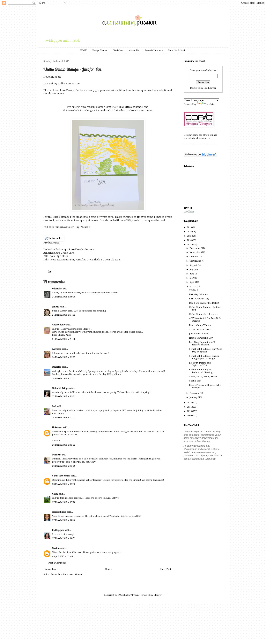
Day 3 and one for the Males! (204, 303)
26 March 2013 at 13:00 (63, 466)
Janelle (55, 306)
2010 (189, 411)
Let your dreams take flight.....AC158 (200, 364)
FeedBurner (210, 88)
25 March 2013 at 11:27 (63, 417)
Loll (54, 406)
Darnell (56, 454)
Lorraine (56, 349)
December (195, 248)
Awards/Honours (154, 50)
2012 (189, 402)
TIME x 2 (193, 290)
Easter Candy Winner (200, 325)
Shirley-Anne (58, 324)
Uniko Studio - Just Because (203, 314)
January (193, 397)
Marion (56, 548)
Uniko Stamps (66, 83)
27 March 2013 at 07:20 (63, 502)
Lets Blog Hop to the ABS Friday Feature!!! (202, 343)
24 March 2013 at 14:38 (63, 339)
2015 (189, 236)
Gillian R (56, 288)
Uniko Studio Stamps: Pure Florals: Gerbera (68, 249)
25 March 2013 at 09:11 (63, 396)
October (194, 256)
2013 (189, 244)
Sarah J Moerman (61, 475)
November (195, 252)
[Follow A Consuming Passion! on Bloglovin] (200, 156)
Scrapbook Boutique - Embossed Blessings (201, 370)
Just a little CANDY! (199, 333)
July (191, 269)
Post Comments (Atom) (70, 574)
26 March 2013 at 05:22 (63, 445)
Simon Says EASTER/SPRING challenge (120, 107)
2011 (189, 407)
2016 (189, 231)
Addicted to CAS (109, 110)
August (193, 265)
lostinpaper (58, 530)
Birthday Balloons (198, 294)
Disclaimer (118, 50)
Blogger (158, 595)
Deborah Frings (60, 388)
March (193, 286)
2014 (189, 240)
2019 (189, 227)
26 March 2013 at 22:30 (63, 484)
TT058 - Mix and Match (200, 329)
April (192, 282)
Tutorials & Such (177, 50)
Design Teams (99, 50)
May (191, 278)
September (195, 261)
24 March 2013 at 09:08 (63, 297)
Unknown (57, 427)
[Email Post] (49, 271)
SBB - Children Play (199, 298)
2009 (189, 415)
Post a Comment (57, 563)
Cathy (55, 494)
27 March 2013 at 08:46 (63, 520)
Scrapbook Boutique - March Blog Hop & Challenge (204, 357)
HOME (83, 50)
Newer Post (50, 569)
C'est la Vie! (195, 381)
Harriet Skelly (59, 512)
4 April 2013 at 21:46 (62, 556)
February (194, 393)
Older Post (165, 569)
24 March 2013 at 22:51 (63, 378)
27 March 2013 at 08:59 (63, 538)
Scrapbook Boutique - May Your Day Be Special (205, 350)
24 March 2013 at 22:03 (63, 357)
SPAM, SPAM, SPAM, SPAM (203, 376)
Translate (209, 104)
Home (108, 569)
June (192, 274)
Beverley (56, 367)
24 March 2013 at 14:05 (63, 315)
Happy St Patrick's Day (201, 338)
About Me (134, 50)
